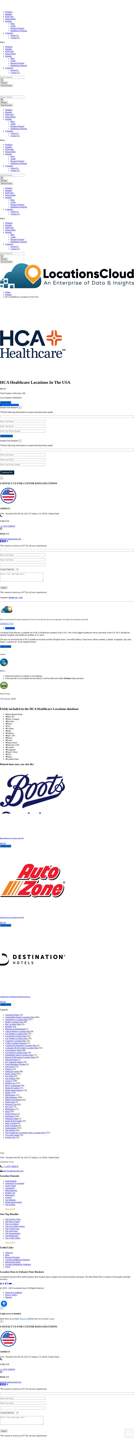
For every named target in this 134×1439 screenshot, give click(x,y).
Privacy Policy (11, 1295)
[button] (67, 42)
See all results (6, 86)
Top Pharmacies (11, 1236)
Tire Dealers (10, 1130)
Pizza (7, 1111)
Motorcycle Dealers (13, 1100)
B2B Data (9, 16)
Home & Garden (12, 1088)
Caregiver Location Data (15, 1041)
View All (9, 1209)
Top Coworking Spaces (15, 1226)
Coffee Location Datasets (15, 1043)
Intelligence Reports (18, 31)
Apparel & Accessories (14, 1183)
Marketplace (10, 1095)
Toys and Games (12, 1135)
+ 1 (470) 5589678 (10, 1166)
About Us (14, 35)
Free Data (9, 1076)
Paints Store (10, 1102)
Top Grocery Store (13, 1219)
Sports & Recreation (13, 1121)
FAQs (7, 1267)
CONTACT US (6, 624)
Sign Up (23, 1319)
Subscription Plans (13, 1262)
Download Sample (11, 405)
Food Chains (10, 1074)
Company (9, 33)
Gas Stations (10, 1078)
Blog (12, 24)
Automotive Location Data (16, 1019)
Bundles (8, 14)
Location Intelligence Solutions (18, 1264)
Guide (13, 26)
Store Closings (11, 1123)
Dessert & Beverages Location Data (20, 1057)
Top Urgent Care (12, 1229)
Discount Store (11, 1059)
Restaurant (9, 1116)
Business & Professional (15, 1029)
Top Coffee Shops (12, 1238)
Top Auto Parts (11, 1231)
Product (8, 294)
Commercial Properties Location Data (20, 1045)
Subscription (10, 19)
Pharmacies (10, 1109)
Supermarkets (10, 1128)
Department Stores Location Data (19, 1055)
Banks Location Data (14, 1022)
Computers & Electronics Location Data (21, 1048)
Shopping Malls (11, 1118)
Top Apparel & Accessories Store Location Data (25, 1133)
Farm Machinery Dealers (15, 1064)
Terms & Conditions (13, 1292)
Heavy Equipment (12, 1085)
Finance (8, 1069)
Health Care (10, 1083)
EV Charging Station (14, 1062)
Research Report (17, 28)
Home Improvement (13, 1090)
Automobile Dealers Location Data (19, 1017)
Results (4, 83)
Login (51, 1319)
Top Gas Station (12, 1224)
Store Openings (11, 1125)
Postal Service (11, 1114)
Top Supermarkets (12, 1233)
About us (9, 1252)
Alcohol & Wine (12, 1015)
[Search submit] (2, 80)
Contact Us (15, 38)
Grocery (8, 1081)
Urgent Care (10, 1137)
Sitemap (8, 1297)
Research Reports (12, 1257)
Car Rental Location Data (15, 1036)
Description (10, 628)
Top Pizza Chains (12, 1221)
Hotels (8, 1092)
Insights (8, 21)
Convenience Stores (13, 1050)
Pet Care (8, 1107)
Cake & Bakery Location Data (17, 1031)
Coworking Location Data (16, 1052)
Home (7, 292)
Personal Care (11, 1104)
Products (8, 12)
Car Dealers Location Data (16, 1034)
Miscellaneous (11, 1097)
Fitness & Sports (12, 1071)
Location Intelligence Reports (17, 1260)
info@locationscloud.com (10, 539)
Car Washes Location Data (16, 1038)
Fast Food (9, 1067)
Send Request (6, 436)
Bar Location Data (13, 1024)
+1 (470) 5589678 (7, 526)
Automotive (10, 1188)
